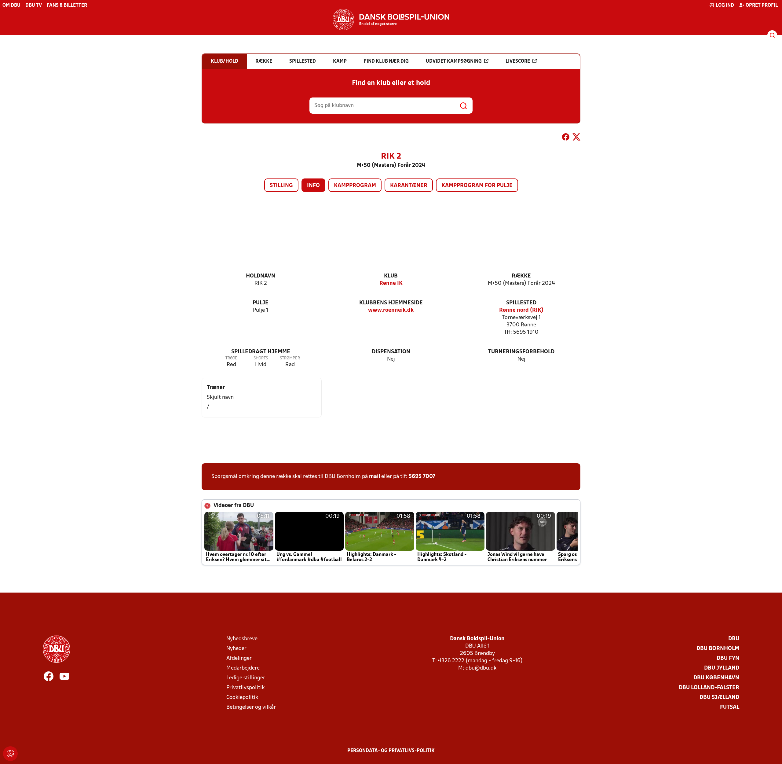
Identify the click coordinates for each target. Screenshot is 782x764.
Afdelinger (239, 658)
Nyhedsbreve (242, 638)
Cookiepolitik (242, 697)
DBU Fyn (728, 658)
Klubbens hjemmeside (391, 303)
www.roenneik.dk (391, 310)
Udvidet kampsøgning (454, 61)
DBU (733, 638)
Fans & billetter (67, 5)
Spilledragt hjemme (260, 351)
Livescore (518, 61)
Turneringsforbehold (521, 351)
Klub (391, 276)
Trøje (231, 358)
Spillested (521, 303)
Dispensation (391, 351)
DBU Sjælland (719, 697)
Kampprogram (355, 185)
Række (521, 276)
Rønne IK (391, 283)
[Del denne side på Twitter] (576, 138)
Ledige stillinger (245, 678)
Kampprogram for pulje (477, 185)
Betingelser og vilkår (251, 707)
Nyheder (236, 648)
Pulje (261, 303)
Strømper (290, 358)
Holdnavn (260, 276)
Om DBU (11, 5)
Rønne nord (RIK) (521, 310)
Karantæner (408, 185)
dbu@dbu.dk (481, 668)
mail (374, 476)
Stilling (281, 185)
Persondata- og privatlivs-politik (391, 751)
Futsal (729, 707)
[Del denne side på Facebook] (565, 138)
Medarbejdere (243, 668)
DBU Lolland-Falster (709, 687)
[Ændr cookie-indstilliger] (10, 753)
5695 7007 (422, 476)
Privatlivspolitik (245, 687)
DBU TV (33, 5)
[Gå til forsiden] (391, 19)
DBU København (716, 678)
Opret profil (762, 5)
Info (313, 185)
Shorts (261, 358)
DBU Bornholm (717, 648)
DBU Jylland (721, 668)
